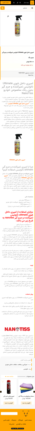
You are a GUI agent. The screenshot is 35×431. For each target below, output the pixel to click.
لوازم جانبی (6, 420)
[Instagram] (20, 3)
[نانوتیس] (17, 329)
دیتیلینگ (13, 420)
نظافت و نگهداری (21, 424)
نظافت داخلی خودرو (11, 365)
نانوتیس (26, 369)
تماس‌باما (11, 424)
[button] (32, 8)
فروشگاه (20, 420)
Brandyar (22, 428)
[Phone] (17, 3)
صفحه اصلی (28, 420)
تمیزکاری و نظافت (22, 365)
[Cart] (13, 2)
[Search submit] (2, 8)
